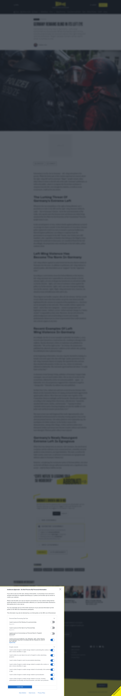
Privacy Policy (41, 692)
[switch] (52, 622)
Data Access (32, 692)
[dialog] (32, 641)
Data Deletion (22, 692)
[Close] (60, 589)
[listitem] (32, 618)
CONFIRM (20, 687)
